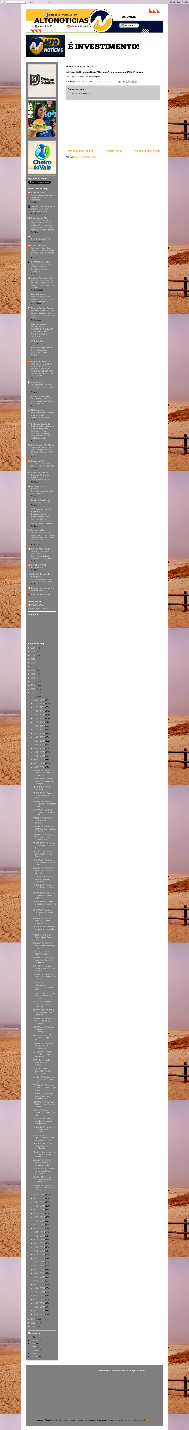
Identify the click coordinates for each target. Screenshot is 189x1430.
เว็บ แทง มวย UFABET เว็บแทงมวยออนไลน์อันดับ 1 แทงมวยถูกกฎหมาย (42, 401)
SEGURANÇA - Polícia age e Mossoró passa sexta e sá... (43, 1054)
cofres (33, 1343)
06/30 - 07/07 (39, 1221)
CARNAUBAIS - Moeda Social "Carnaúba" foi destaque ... (43, 781)
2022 (33, 663)
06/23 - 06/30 (39, 1225)
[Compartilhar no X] (129, 81)
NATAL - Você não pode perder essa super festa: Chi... (44, 1112)
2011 (33, 1323)
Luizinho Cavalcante (40, 500)
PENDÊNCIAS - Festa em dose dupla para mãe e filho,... (44, 887)
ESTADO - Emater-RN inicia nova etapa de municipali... (42, 1004)
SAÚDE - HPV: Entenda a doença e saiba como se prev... (44, 1079)
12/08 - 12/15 (39, 711)
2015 (33, 689)
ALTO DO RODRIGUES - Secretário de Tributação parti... (44, 945)
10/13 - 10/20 (39, 741)
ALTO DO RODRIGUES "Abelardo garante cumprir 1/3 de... (43, 837)
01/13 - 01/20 (39, 1311)
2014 (33, 693)
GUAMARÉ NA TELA (40, 262)
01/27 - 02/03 (39, 1303)
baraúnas (34, 1340)
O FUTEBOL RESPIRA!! (40, 239)
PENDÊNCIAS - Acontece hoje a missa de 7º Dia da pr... (44, 795)
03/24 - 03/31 (39, 1273)
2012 (33, 1319)
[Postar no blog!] (127, 81)
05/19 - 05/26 (39, 1243)
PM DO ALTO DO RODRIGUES (39, 566)
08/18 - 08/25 (39, 1195)
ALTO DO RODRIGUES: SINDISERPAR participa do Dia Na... (44, 828)
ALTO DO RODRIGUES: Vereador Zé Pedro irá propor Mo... (43, 772)
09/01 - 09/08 (39, 763)
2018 (33, 678)
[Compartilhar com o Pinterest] (135, 81)
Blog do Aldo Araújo (40, 549)
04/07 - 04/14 (39, 1266)
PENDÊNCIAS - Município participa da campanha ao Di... (44, 929)
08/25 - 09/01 (39, 767)
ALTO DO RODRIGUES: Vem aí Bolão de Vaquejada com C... (43, 1096)
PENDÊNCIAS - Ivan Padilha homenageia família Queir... (42, 1121)
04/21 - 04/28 (39, 1258)
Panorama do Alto (39, 218)
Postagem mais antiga (147, 150)
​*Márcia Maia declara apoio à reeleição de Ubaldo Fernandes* (43, 197)
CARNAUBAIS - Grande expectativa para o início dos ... (44, 904)
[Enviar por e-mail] (124, 81)
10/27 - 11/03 (39, 733)
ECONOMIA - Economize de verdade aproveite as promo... (44, 812)
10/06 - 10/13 (39, 745)
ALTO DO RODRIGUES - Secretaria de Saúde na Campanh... (44, 937)
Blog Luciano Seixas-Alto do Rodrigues (42, 589)
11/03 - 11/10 (39, 730)
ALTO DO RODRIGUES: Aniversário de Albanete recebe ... (44, 1104)
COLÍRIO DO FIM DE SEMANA (42, 788)
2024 (33, 655)
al (31, 1337)
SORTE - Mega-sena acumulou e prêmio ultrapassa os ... (42, 1179)
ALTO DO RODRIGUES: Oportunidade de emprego (43, 820)
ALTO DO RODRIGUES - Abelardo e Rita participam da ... (43, 1045)
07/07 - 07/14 (39, 1217)
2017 (33, 681)
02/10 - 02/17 (39, 1296)
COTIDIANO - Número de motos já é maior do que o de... (44, 1087)
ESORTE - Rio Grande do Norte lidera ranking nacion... (44, 995)
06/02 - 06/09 (39, 1236)
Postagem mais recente (80, 150)
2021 (33, 667)
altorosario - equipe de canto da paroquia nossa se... (44, 1037)
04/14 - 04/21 (39, 1262)
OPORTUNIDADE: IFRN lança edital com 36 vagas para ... (43, 1012)
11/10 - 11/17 (39, 726)
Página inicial (114, 150)
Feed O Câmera (38, 294)
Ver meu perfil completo (38, 609)
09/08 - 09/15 (39, 760)
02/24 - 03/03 (39, 1288)
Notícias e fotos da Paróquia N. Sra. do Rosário (40, 475)
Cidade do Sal (37, 461)
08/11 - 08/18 (39, 1198)
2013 (33, 696)
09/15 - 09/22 (39, 756)
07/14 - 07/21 (39, 1213)
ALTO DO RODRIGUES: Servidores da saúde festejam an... (43, 960)
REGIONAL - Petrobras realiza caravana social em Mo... (44, 862)
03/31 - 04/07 (39, 1269)
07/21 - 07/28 (39, 1210)
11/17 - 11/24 (39, 722)
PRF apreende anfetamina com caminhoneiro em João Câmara (42, 387)
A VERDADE (36, 382)
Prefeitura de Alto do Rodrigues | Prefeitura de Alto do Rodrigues (42, 426)
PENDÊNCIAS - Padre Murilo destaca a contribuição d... (42, 1146)
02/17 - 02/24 (39, 1292)
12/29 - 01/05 (39, 700)
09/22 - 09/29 (39, 752)
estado (33, 1347)
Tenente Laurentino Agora (43, 206)
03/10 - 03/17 (39, 1281)
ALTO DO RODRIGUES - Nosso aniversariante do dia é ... (44, 976)
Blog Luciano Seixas (40, 595)
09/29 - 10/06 (39, 748)
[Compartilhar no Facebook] (132, 81)
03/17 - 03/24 (39, 1277)
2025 (33, 651)
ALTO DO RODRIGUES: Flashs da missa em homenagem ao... (43, 1029)
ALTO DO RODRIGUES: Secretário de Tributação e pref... (44, 803)
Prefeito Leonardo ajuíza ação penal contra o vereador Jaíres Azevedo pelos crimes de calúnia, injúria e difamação (43, 537)
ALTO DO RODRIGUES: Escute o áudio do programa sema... (43, 1162)
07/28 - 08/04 (39, 1206)
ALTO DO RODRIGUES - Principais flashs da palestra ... (43, 870)
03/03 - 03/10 (39, 1284)
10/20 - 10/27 (39, 737)
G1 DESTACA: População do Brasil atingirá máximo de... (44, 878)
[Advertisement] (113, 124)
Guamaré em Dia (38, 324)
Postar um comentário (81, 94)
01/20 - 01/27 (39, 1307)
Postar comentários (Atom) (84, 157)
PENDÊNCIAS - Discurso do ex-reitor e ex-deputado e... (44, 1129)
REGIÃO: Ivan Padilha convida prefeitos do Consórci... (42, 854)
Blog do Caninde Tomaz (42, 308)
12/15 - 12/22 (39, 707)
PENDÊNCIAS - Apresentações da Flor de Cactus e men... (43, 1137)
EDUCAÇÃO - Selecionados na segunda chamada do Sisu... (43, 986)
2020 (33, 670)
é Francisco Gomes (40, 396)
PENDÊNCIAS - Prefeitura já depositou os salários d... (44, 845)
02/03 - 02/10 (39, 1299)
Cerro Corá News (39, 245)
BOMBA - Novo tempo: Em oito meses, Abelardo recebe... (44, 1154)
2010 (33, 1326)
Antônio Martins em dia (42, 278)
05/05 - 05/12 (39, 1251)
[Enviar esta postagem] (119, 81)
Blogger (149, 1420)
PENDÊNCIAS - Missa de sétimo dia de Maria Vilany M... (44, 895)
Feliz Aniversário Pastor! (40, 417)
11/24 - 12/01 (39, 718)
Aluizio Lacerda (38, 192)
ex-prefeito (34, 1350)
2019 (33, 674)
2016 (33, 685)
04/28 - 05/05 (39, 1254)
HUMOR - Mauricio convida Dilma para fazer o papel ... (42, 1070)
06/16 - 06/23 (39, 1228)
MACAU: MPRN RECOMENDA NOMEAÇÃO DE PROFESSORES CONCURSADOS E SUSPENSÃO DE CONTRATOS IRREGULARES (42, 334)
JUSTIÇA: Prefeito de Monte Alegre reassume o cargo (44, 968)
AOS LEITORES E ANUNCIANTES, (41, 953)
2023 (33, 659)
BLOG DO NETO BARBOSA (38, 487)
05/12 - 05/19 (39, 1247)
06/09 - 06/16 (39, 1232)
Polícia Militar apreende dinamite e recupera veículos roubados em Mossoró (42, 299)
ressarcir (34, 1356)
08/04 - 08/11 (39, 1202)
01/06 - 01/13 (39, 1314)
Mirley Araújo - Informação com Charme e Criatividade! (42, 412)
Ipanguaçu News (38, 530)
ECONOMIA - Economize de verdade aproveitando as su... (44, 912)
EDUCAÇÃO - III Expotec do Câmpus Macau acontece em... (44, 1171)
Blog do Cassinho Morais (42, 445)
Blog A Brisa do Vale (40, 361)
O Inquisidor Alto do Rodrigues (40, 575)
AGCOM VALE (37, 605)
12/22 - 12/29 (39, 703)
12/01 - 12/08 (39, 715)
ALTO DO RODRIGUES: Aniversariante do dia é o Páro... (44, 1187)
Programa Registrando (41, 348)
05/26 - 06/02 (39, 1240)
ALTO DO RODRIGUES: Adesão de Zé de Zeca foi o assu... (43, 1020)
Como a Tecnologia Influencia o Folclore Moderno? (39, 352)
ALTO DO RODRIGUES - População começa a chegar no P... (43, 920)
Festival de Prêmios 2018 (41, 480)
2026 (33, 648)
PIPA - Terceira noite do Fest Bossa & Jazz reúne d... (43, 1062)
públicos (34, 1353)
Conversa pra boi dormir (41, 503)
